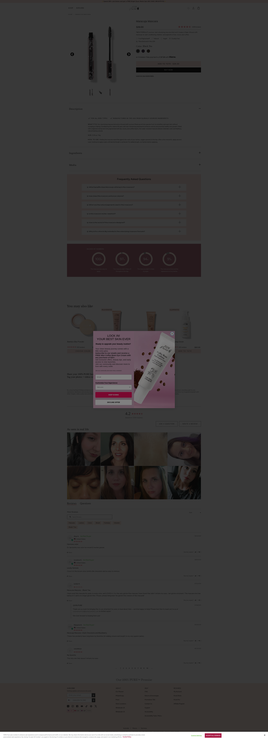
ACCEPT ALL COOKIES (213, 735)
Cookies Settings (196, 735)
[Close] (264, 735)
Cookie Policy (127, 737)
